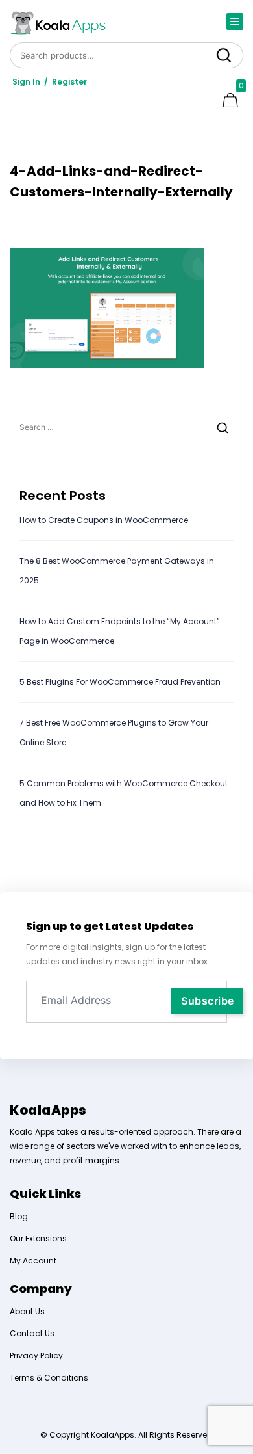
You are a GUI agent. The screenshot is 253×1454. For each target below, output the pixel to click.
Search (223, 54)
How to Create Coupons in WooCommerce (104, 519)
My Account (33, 1260)
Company (41, 1288)
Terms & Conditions (49, 1377)
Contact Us (32, 1333)
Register (69, 81)
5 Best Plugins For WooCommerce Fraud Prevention (120, 681)
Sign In (26, 81)
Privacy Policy (36, 1355)
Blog (19, 1216)
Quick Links (45, 1193)
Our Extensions (38, 1238)
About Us (27, 1311)
